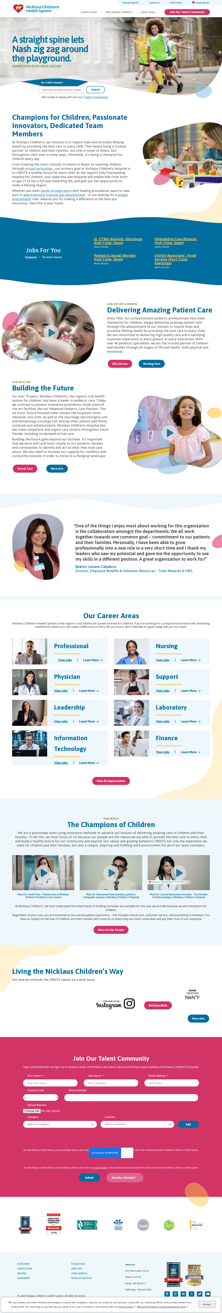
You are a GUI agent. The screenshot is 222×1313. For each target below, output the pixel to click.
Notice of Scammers (81, 1277)
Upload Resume (36, 1105)
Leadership (69, 707)
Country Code (35, 1090)
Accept (207, 1304)
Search (95, 89)
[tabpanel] (149, 254)
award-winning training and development (54, 195)
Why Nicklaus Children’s (119, 12)
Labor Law (76, 1268)
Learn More (91, 660)
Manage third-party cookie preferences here (162, 1306)
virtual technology (39, 168)
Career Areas (148, 12)
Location (110, 1117)
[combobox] (60, 1124)
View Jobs (65, 660)
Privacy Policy (78, 1263)
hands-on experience (56, 191)
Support (167, 676)
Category (33, 1117)
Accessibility (23, 1277)
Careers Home (89, 12)
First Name (35, 1075)
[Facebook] (167, 1294)
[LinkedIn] (183, 1294)
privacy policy (127, 1306)
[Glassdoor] (199, 1294)
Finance (167, 738)
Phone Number (78, 1090)
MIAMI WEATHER (192, 995)
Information (70, 743)
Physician (67, 676)
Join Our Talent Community (187, 12)
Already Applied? (130, 2)
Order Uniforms (79, 1273)
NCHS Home (176, 2)
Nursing (167, 646)
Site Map (21, 1273)
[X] (191, 1294)
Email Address (158, 1075)
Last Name (96, 1075)
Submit (89, 1177)
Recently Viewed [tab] (52, 257)
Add (188, 1124)
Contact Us (154, 2)
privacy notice (100, 1167)
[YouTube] (208, 1294)
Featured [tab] (30, 257)
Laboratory (171, 707)
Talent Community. (96, 97)
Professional (71, 646)
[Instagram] (175, 1294)
